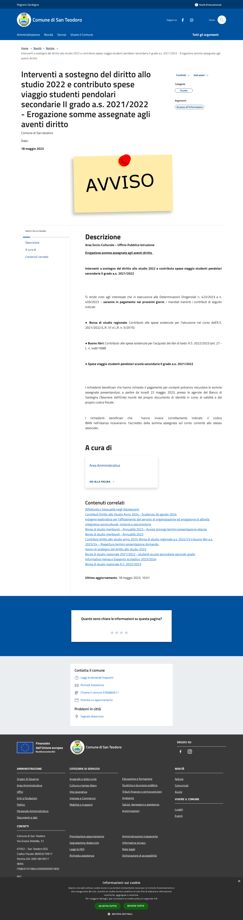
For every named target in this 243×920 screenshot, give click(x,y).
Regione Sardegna (28, 4)
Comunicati (182, 785)
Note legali (128, 849)
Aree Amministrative (29, 785)
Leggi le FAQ (77, 849)
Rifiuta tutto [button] (135, 905)
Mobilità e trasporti (81, 804)
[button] (121, 914)
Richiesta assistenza (82, 855)
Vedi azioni (199, 75)
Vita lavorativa (78, 792)
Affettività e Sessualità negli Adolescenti (112, 509)
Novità (37, 48)
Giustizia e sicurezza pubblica (139, 785)
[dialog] (121, 898)
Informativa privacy (134, 843)
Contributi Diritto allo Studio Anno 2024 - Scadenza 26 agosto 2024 (131, 514)
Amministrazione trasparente (140, 836)
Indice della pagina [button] (35, 231)
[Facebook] (181, 19)
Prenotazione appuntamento (87, 836)
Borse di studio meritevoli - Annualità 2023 (114, 534)
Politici (21, 804)
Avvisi (178, 792)
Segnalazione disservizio (84, 843)
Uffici (20, 792)
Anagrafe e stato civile (83, 779)
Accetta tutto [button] (108, 906)
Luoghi (179, 809)
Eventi (179, 816)
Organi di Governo (28, 779)
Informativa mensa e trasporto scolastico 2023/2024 (120, 559)
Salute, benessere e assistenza (140, 804)
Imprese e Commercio (83, 798)
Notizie (50, 48)
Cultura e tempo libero (83, 785)
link (155, 898)
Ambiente (128, 798)
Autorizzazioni (130, 811)
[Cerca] (222, 19)
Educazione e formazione (137, 779)
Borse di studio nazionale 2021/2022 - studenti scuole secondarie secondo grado (140, 554)
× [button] (239, 881)
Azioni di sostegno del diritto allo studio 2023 (115, 549)
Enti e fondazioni (27, 798)
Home (24, 48)
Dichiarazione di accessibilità (139, 855)
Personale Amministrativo (32, 811)
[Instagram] (190, 19)
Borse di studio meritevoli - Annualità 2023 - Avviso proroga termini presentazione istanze (146, 529)
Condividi (181, 75)
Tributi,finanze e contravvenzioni (142, 791)
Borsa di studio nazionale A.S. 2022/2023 (113, 564)
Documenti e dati (27, 817)
